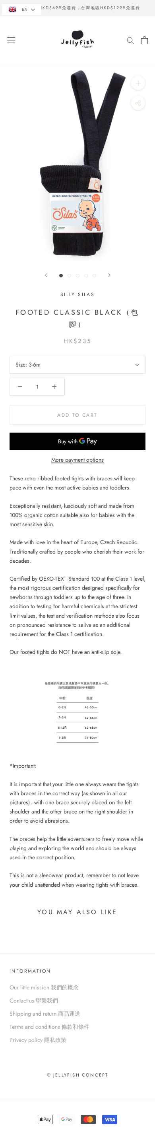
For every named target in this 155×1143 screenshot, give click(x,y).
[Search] (130, 40)
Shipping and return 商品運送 (45, 1014)
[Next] (109, 275)
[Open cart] (144, 40)
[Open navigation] (11, 40)
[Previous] (46, 275)
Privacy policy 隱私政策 (38, 1040)
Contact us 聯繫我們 (34, 1001)
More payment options (77, 460)
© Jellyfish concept (77, 1075)
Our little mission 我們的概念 (44, 987)
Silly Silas (77, 294)
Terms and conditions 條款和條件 (49, 1027)
